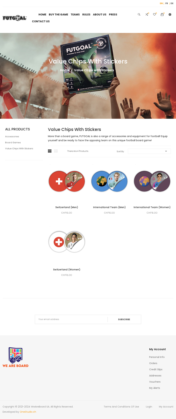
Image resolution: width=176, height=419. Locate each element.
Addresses (155, 375)
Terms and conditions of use (121, 406)
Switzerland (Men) (66, 207)
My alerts (154, 388)
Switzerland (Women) (66, 269)
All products (17, 129)
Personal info (157, 357)
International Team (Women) (152, 207)
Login (149, 406)
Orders (153, 363)
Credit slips (155, 369)
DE (171, 3)
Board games (13, 142)
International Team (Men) (109, 207)
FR (166, 3)
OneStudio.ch (28, 412)
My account (166, 406)
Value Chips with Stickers (19, 148)
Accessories (12, 136)
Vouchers (155, 381)
